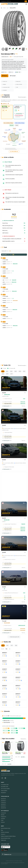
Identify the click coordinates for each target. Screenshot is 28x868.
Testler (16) (5, 81)
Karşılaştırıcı (3, 792)
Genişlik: (2, 648)
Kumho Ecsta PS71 (7, 565)
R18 (7, 645)
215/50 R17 (17, 669)
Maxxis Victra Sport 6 (8, 401)
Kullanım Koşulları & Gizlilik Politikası (8, 836)
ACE (3, 280)
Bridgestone (3, 816)
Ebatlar (11, 72)
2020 (3, 373)
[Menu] (26, 4)
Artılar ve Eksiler (19, 84)
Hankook (3, 822)
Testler (4, 72)
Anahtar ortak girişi (5, 832)
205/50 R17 (4, 660)
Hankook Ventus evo (8, 398)
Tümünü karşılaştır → (22, 97)
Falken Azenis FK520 (8, 527)
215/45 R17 (4, 669)
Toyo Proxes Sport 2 (7, 562)
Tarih (17, 87)
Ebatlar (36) (18, 81)
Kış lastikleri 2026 (4, 786)
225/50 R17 (4, 685)
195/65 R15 (3, 802)
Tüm (3, 371)
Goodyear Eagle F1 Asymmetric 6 (10, 524)
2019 (7, 373)
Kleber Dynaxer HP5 (7, 435)
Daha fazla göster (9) (14, 636)
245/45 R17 (17, 702)
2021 (24, 371)
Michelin (2, 814)
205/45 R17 (17, 652)
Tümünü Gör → (24, 738)
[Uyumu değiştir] (25, 46)
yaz (7, 7)
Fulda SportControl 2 (8, 438)
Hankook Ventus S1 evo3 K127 (9, 559)
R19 (12, 645)
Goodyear (3, 818)
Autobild (4, 261)
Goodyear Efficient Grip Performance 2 (11, 592)
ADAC (4, 282)
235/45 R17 (4, 693)
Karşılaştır (13, 75)
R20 (16, 645)
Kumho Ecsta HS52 (7, 596)
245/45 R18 (3, 807)
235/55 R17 (17, 693)
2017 (11, 373)
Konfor (16, 125)
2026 (7, 371)
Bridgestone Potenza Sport (9, 466)
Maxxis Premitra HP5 (8, 628)
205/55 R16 (3, 798)
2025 (11, 371)
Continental (3, 812)
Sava (4, 7)
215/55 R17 (4, 677)
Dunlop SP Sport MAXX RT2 (9, 599)
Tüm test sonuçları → (22, 365)
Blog (2, 830)
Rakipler (4, 84)
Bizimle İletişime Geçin (5, 828)
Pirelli (2, 820)
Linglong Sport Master (8, 432)
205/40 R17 (4, 652)
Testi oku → (24, 440)
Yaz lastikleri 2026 (5, 784)
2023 (16, 371)
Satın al (5, 75)
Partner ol (3, 834)
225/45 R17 (17, 677)
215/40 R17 (17, 660)
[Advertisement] (14, 346)
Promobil (4, 300)
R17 (3, 645)
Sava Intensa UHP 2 (8, 403)
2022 (20, 371)
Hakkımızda (3, 840)
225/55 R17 (17, 685)
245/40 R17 (4, 702)
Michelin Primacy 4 (7, 625)
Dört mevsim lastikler (5, 788)
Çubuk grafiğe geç (14, 151)
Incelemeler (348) (6, 87)
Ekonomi (11, 125)
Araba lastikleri (4, 790)
